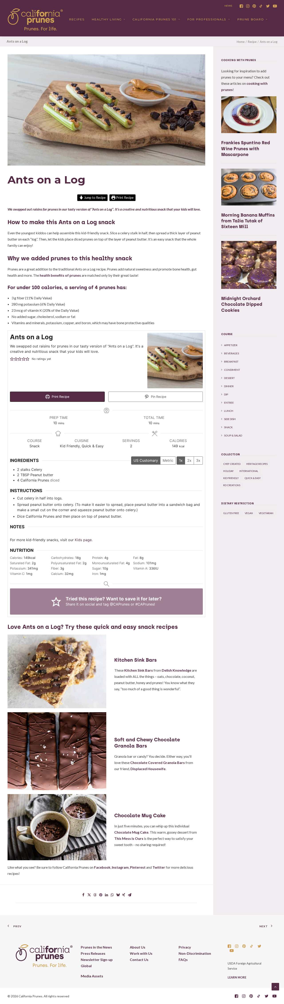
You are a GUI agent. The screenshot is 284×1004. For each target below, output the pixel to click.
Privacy (185, 947)
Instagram (120, 867)
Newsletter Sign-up (97, 959)
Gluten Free (231, 513)
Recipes (77, 19)
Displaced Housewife (148, 769)
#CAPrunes (144, 604)
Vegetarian (266, 513)
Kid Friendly (231, 478)
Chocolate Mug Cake (131, 832)
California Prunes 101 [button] (154, 19)
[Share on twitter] (89, 894)
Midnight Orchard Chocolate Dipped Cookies (241, 304)
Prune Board (250, 19)
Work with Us (141, 953)
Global (86, 966)
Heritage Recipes (257, 463)
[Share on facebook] (83, 894)
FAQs (183, 959)
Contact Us (139, 959)
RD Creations (231, 485)
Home (241, 41)
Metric (168, 460)
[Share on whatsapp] (112, 894)
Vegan (249, 513)
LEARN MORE (237, 977)
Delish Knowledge (176, 670)
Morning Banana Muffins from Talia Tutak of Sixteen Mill (248, 220)
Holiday (228, 470)
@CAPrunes (120, 604)
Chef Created (232, 463)
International (248, 470)
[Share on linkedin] (106, 894)
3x (198, 460)
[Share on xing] (123, 894)
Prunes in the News (96, 947)
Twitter (158, 867)
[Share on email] (129, 894)
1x (181, 460)
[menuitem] (241, 6)
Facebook (102, 867)
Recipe (252, 41)
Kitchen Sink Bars (138, 670)
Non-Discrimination (195, 953)
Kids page (83, 540)
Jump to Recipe (94, 197)
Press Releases (93, 953)
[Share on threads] (95, 894)
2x (189, 460)
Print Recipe (124, 197)
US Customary (146, 460)
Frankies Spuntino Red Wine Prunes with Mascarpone (245, 148)
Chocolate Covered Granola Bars (157, 762)
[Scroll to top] (275, 986)
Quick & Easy (253, 478)
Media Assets (92, 976)
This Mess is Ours (128, 838)
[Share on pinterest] (100, 894)
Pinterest (138, 867)
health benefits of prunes (60, 275)
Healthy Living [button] (107, 19)
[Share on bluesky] (118, 894)
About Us (137, 947)
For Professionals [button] (206, 19)
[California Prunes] (35, 19)
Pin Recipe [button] (158, 396)
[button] (241, 6)
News (228, 5)
